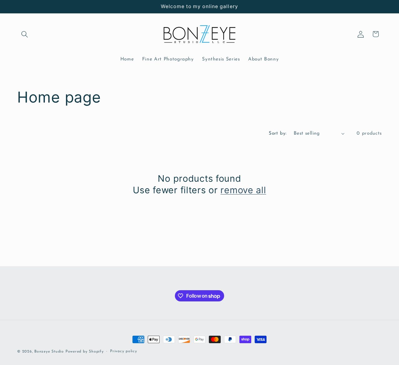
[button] (24, 33)
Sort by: (278, 133)
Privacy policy (123, 351)
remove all (243, 190)
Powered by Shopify (84, 351)
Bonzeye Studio (49, 351)
